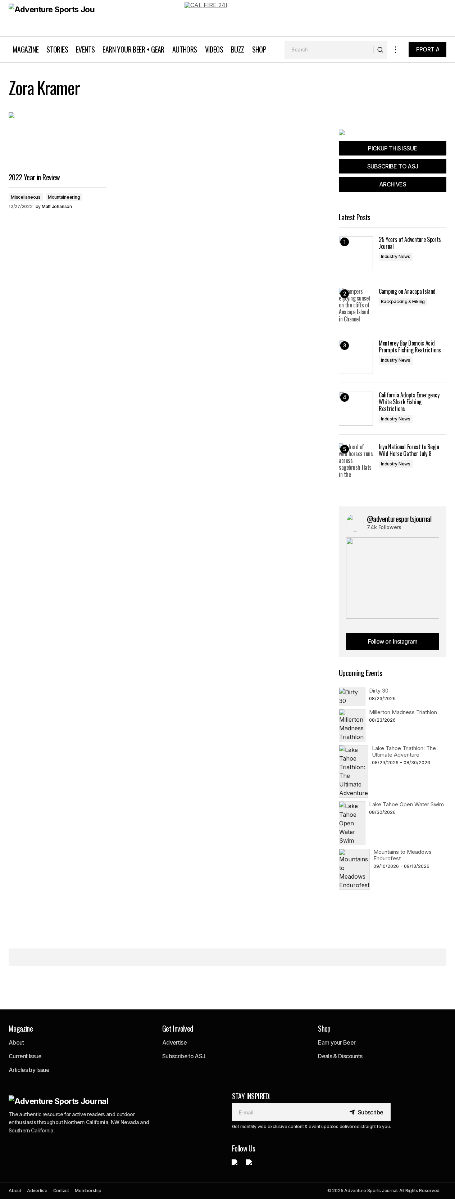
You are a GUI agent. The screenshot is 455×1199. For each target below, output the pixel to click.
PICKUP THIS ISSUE (392, 148)
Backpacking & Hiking (403, 301)
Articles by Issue (29, 1069)
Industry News (395, 256)
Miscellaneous (26, 197)
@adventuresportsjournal (399, 518)
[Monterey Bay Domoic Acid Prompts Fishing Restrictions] (356, 357)
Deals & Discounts (340, 1056)
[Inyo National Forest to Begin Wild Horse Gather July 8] (356, 460)
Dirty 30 (378, 690)
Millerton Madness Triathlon (403, 712)
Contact (61, 1190)
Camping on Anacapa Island (407, 291)
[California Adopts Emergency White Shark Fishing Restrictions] (356, 409)
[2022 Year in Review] (57, 139)
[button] (395, 49)
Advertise (174, 1042)
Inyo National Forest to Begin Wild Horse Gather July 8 (409, 450)
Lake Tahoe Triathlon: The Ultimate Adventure (404, 751)
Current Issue (25, 1056)
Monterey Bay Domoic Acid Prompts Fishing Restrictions (410, 346)
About (16, 1042)
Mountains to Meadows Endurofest (402, 855)
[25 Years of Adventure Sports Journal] (356, 253)
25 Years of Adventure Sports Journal (410, 243)
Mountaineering (64, 197)
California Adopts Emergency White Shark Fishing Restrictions (409, 402)
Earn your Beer (336, 1042)
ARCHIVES (392, 184)
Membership (88, 1190)
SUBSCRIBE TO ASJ (392, 166)
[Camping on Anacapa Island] (356, 305)
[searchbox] (329, 49)
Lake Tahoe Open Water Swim (406, 804)
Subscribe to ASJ (183, 1056)
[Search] (380, 49)
